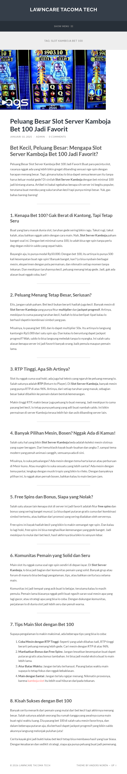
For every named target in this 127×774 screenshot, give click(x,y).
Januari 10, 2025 (21, 136)
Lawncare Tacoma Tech (63, 9)
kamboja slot (36, 680)
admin (40, 136)
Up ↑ (114, 765)
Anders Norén (98, 765)
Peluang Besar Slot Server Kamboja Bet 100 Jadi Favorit (60, 125)
